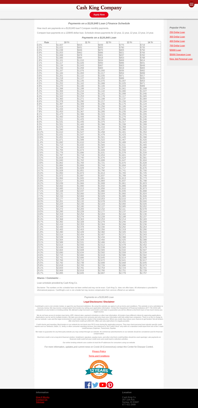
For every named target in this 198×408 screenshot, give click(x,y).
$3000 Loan (175, 50)
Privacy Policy (99, 351)
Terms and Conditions (99, 356)
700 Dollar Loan (177, 46)
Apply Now (99, 14)
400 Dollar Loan (177, 41)
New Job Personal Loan (181, 59)
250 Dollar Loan (177, 32)
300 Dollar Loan (177, 37)
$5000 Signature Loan (180, 54)
